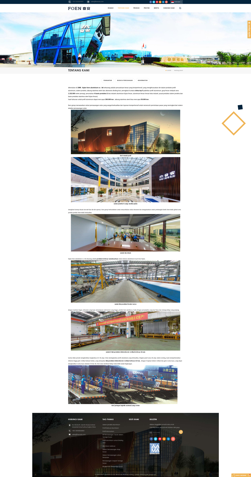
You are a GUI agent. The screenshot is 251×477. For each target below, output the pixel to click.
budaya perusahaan (125, 80)
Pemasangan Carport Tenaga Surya (113, 462)
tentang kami (123, 8)
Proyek (147, 8)
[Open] (249, 29)
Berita (156, 8)
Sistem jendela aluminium (111, 425)
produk (136, 8)
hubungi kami (169, 8)
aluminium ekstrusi (109, 446)
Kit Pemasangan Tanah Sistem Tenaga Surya (113, 436)
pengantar (108, 80)
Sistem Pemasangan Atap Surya (111, 450)
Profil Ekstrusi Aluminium (111, 428)
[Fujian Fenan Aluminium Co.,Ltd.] (79, 8)
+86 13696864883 (77, 2)
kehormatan (142, 80)
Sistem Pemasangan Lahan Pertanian (112, 456)
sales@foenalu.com (97, 2)
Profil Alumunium (108, 431)
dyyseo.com (152, 474)
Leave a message (241, 475)
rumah (110, 8)
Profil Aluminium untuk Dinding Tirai (113, 441)
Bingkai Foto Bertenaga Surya (112, 466)
